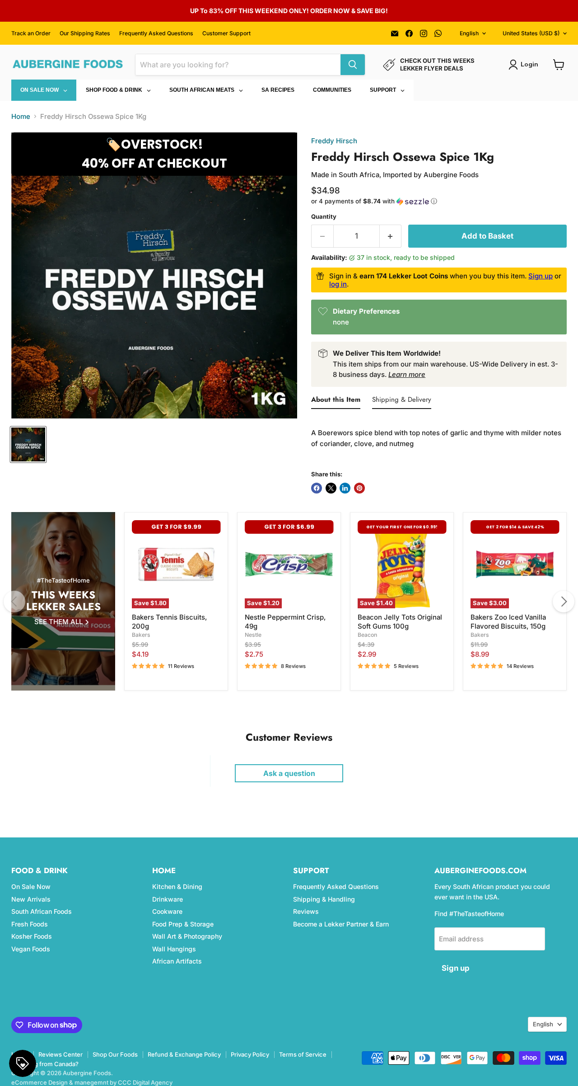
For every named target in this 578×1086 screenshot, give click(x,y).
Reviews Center (60, 1054)
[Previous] (14, 601)
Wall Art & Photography (187, 936)
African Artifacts (177, 961)
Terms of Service (302, 1054)
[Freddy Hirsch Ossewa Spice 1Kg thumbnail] (28, 444)
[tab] (335, 401)
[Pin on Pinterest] (359, 488)
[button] (439, 201)
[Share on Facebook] (316, 488)
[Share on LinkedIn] (345, 488)
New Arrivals (31, 899)
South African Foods (41, 911)
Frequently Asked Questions (156, 33)
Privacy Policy (250, 1054)
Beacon (367, 634)
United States (531, 33)
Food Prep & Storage (183, 924)
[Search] (352, 64)
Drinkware (167, 899)
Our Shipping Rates (85, 33)
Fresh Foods (29, 924)
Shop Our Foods (115, 1054)
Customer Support (226, 33)
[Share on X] (331, 488)
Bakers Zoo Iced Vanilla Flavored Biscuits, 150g (508, 621)
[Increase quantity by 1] (391, 236)
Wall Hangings (174, 949)
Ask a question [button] (289, 773)
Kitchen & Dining (177, 886)
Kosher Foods (31, 936)
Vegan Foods (30, 949)
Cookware (167, 911)
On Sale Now (31, 886)
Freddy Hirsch (334, 140)
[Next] (563, 601)
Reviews (306, 911)
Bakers (141, 634)
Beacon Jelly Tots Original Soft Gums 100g (400, 621)
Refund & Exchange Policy (184, 1054)
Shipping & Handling (324, 899)
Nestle (253, 634)
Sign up (540, 276)
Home (20, 116)
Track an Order (31, 33)
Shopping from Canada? (45, 1063)
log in (338, 284)
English (469, 33)
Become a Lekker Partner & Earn (341, 924)
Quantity (323, 216)
